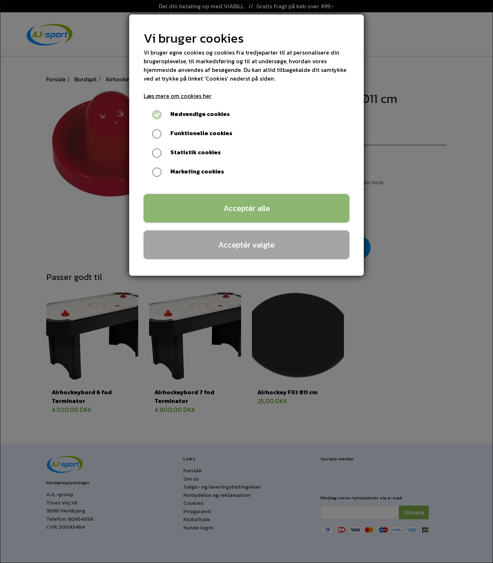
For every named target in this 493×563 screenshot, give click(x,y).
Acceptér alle (246, 208)
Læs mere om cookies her (177, 95)
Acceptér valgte (246, 244)
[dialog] (246, 281)
